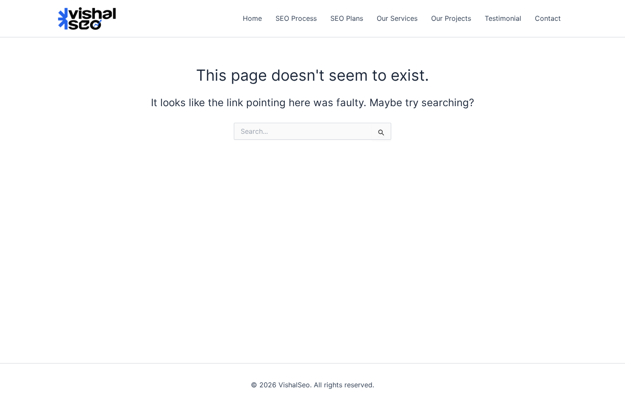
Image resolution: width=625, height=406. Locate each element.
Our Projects (451, 18)
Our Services (397, 18)
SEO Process (296, 18)
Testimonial (503, 18)
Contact (548, 18)
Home (252, 18)
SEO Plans (346, 18)
